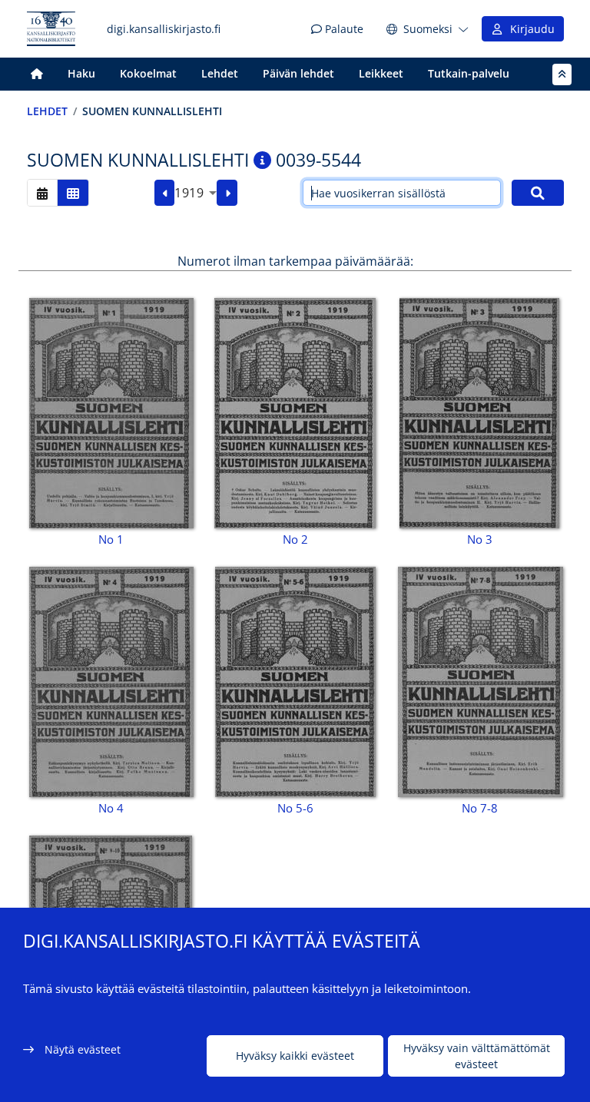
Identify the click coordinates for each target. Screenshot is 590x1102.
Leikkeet (381, 73)
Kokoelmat (148, 73)
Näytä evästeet (83, 1049)
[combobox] (195, 193)
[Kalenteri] (42, 192)
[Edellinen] (164, 193)
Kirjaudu (529, 29)
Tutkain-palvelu (468, 73)
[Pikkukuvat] (73, 192)
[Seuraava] (227, 193)
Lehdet (219, 73)
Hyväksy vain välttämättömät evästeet (476, 1056)
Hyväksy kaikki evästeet (295, 1055)
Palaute (342, 29)
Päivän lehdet (298, 73)
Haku (81, 73)
